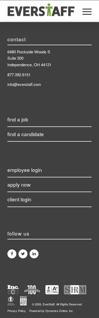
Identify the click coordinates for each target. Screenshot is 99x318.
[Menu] (84, 10)
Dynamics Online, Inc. (59, 311)
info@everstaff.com (24, 84)
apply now (19, 184)
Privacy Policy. (16, 311)
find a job (17, 119)
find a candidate (25, 133)
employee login (24, 169)
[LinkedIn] (34, 253)
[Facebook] (11, 253)
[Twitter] (22, 253)
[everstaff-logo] (41, 10)
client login (19, 199)
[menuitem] (84, 10)
